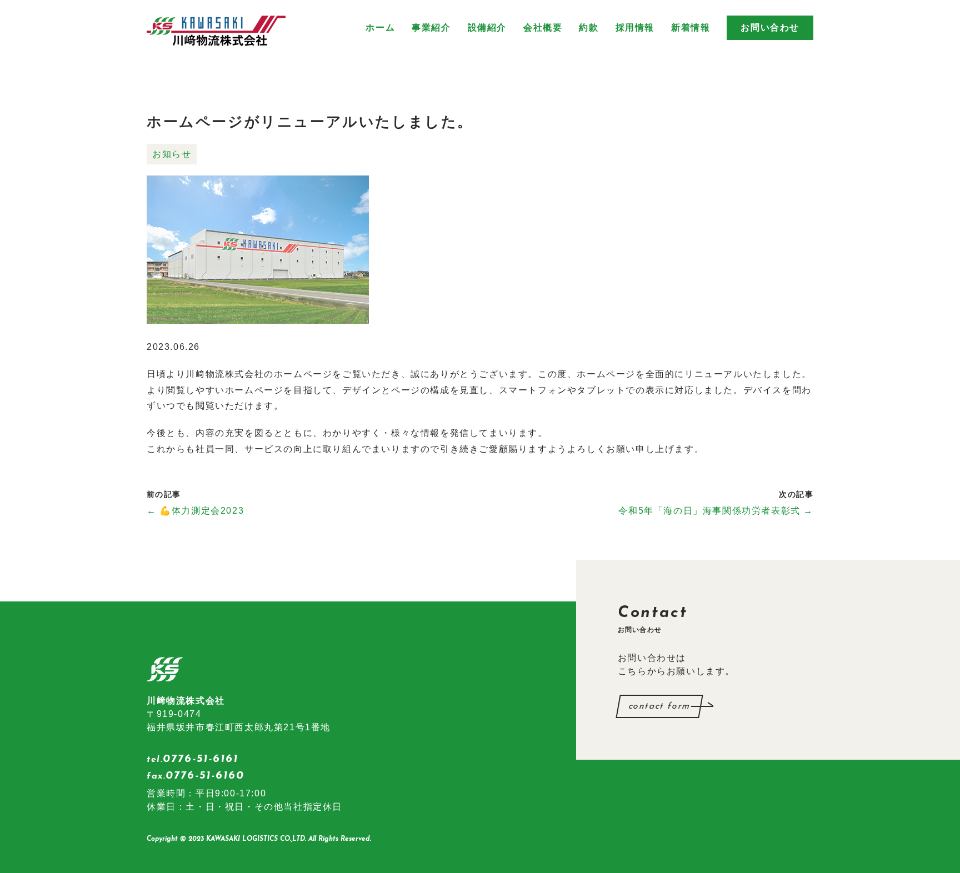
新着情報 (690, 27)
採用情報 (635, 27)
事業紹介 (431, 27)
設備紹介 (487, 27)
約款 (588, 27)
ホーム (380, 27)
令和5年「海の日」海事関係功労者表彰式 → (715, 510)
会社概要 (542, 27)
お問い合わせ (770, 27)
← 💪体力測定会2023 (195, 510)
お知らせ (171, 154)
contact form (659, 706)
